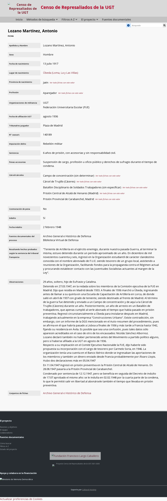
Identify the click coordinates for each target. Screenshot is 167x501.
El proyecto (88, 19)
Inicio (19, 19)
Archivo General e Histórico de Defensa (67, 393)
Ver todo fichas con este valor (62, 82)
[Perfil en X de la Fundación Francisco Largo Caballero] (53, 463)
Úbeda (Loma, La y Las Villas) (60, 72)
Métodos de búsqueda (40, 19)
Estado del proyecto (8, 449)
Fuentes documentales (116, 19)
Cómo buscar (5, 443)
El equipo (4, 430)
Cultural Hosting (89, 489)
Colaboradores (6, 432)
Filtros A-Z (68, 19)
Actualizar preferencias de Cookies (21, 499)
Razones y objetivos (8, 427)
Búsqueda (164, 25)
